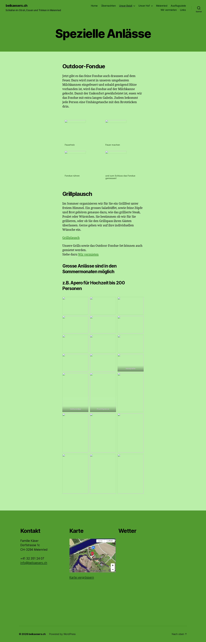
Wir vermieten (169, 9)
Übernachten (108, 5)
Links (183, 9)
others (103, 570)
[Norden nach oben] (113, 546)
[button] (92, 554)
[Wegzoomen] (113, 569)
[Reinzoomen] (113, 565)
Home (94, 5)
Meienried (161, 5)
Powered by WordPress (62, 634)
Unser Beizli (125, 5)
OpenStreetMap (94, 570)
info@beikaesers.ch (33, 563)
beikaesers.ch (16, 5)
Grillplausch (71, 238)
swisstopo (84, 570)
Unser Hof (144, 5)
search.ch (76, 570)
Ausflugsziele (178, 5)
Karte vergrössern (81, 577)
